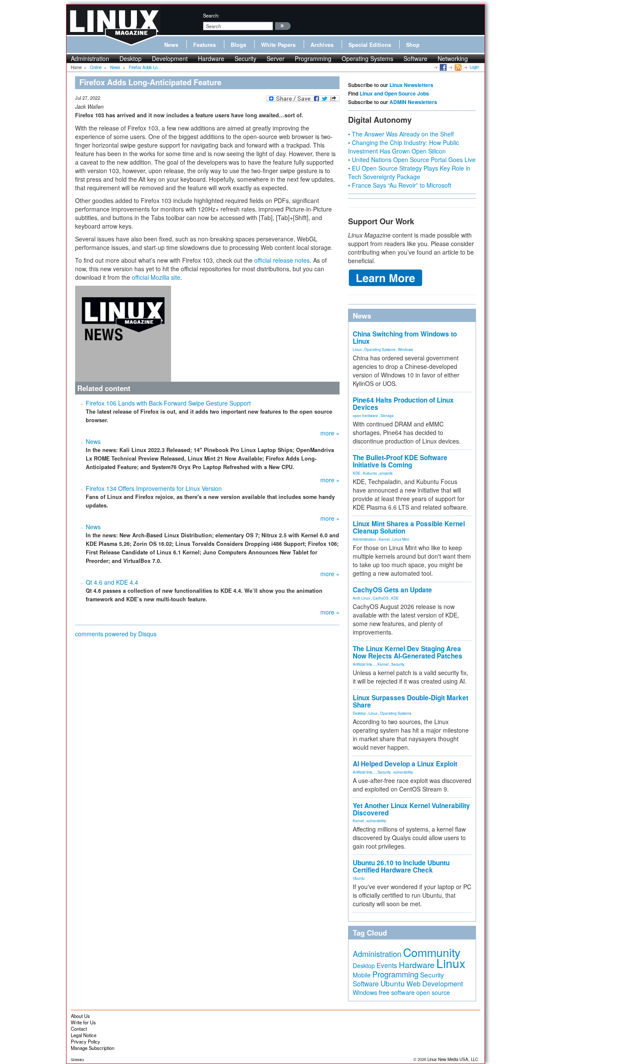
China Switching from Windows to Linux (405, 337)
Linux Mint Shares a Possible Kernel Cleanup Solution (409, 527)
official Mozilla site (156, 277)
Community (431, 952)
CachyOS (381, 597)
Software (415, 58)
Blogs (238, 45)
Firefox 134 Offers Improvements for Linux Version (154, 488)
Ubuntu (359, 878)
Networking (453, 58)
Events (387, 965)
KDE (356, 472)
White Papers (278, 45)
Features (204, 45)
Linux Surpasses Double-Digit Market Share (410, 701)
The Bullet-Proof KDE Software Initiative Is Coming (400, 461)
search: (211, 15)
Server (275, 58)
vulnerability (403, 771)
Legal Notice (83, 1035)
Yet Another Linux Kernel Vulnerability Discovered (411, 809)
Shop (413, 45)
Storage (387, 415)
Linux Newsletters (411, 85)
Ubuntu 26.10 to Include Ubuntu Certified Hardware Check (401, 866)
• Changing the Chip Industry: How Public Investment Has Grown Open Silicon (403, 146)
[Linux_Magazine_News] (123, 332)
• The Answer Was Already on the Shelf (401, 134)
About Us (80, 1015)
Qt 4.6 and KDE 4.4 (112, 582)
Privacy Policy (85, 1041)
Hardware (211, 58)
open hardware (365, 415)
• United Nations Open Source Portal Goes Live (412, 159)
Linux (357, 349)
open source (433, 992)
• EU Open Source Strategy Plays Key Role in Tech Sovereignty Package (409, 172)
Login (474, 67)
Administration (90, 58)
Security (245, 58)
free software (397, 992)
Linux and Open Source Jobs (394, 93)
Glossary (77, 1059)
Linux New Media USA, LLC (452, 1059)
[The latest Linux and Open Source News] (457, 67)
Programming (313, 58)
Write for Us (83, 1022)
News (171, 45)
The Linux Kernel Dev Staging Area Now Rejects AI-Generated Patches (407, 652)
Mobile (362, 975)
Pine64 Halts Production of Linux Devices (403, 403)
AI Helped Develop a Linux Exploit (405, 763)
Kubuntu (370, 472)
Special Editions (369, 45)
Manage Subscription (92, 1047)
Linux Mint (400, 539)
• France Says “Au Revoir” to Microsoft (399, 185)
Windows (405, 349)
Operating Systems (367, 58)
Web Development (434, 984)
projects (386, 472)
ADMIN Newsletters (413, 102)
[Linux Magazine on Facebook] (442, 67)
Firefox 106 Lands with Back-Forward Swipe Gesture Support (168, 403)
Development (170, 58)
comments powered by (116, 633)
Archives (322, 45)
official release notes (282, 260)
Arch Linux (361, 597)
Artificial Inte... (364, 664)
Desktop (130, 58)
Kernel (384, 539)
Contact (79, 1028)
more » (330, 433)
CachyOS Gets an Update (392, 589)
